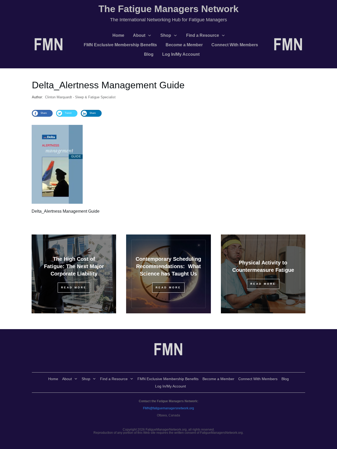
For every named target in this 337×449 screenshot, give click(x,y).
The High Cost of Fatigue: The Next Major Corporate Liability (74, 266)
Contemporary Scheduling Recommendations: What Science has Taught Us (168, 266)
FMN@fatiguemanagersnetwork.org (168, 408)
